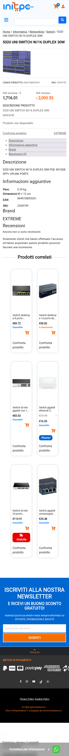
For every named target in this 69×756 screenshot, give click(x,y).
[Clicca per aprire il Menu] (7, 19)
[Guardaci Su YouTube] (33, 681)
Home (6, 31)
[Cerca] (62, 20)
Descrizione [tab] (16, 140)
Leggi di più (8, 115)
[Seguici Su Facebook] (20, 681)
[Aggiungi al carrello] (27, 333)
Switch (50, 31)
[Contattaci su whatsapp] (48, 681)
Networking (37, 31)
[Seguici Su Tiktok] (41, 681)
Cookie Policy (42, 699)
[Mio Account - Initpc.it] (63, 7)
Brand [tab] (12, 149)
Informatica (20, 31)
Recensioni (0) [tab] (17, 154)
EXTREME (60, 133)
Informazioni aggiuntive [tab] (23, 145)
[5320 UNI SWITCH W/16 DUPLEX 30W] (34, 63)
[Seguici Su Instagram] (27, 681)
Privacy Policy (27, 699)
